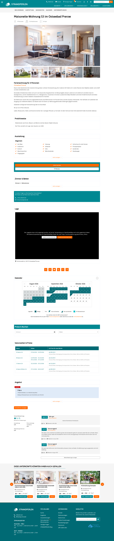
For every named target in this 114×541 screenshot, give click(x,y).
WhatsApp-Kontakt (21, 516)
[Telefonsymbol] (58, 269)
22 (80, 298)
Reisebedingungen (63, 522)
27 (74, 301)
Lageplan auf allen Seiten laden (64, 237)
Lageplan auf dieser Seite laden (49, 237)
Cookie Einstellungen (64, 520)
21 (77, 298)
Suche (42, 512)
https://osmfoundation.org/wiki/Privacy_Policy (74, 234)
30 (83, 301)
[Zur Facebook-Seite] (50, 269)
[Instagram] (91, 2)
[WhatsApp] (84, 2)
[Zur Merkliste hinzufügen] (32, 473)
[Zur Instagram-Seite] (45, 269)
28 (77, 301)
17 (86, 295)
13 (74, 295)
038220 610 (50, 1)
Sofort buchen (57, 165)
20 (74, 298)
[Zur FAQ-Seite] (67, 269)
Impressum (61, 525)
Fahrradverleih (45, 520)
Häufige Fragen (68, 1)
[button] (97, 278)
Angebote (43, 515)
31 (86, 301)
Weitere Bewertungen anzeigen (70, 457)
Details (30, 496)
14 (77, 295)
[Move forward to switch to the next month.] (89, 283)
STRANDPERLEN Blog (46, 527)
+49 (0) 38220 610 (21, 197)
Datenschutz (61, 517)
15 (80, 295)
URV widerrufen (62, 527)
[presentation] (11, 484)
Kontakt (59, 1)
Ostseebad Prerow (20, 85)
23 (83, 298)
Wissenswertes (44, 522)
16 (83, 295)
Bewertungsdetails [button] (53, 418)
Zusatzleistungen (45, 517)
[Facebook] (87, 2)
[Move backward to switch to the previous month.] (24, 283)
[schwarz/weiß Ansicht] (2, 2)
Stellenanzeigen (62, 515)
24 (86, 298)
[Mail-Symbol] (54, 269)
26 (71, 301)
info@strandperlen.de (22, 199)
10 (57, 292)
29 (80, 301)
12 (71, 295)
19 (71, 298)
